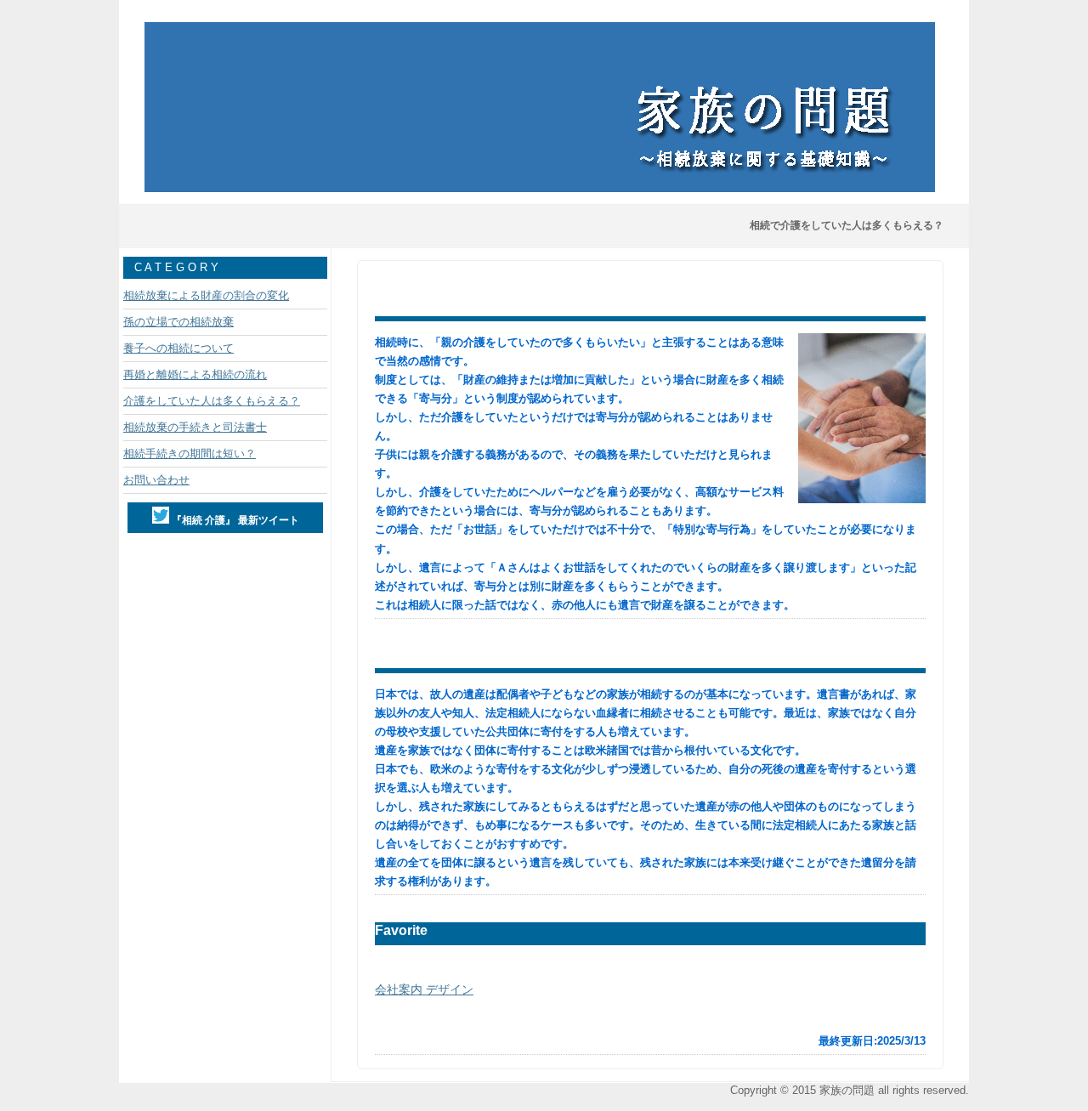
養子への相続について (178, 348)
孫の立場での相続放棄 (178, 321)
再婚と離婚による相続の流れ (195, 374)
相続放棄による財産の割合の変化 (206, 295)
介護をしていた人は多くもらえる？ (211, 400)
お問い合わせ (156, 479)
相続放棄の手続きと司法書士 (195, 427)
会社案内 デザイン (424, 989)
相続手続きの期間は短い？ (189, 453)
